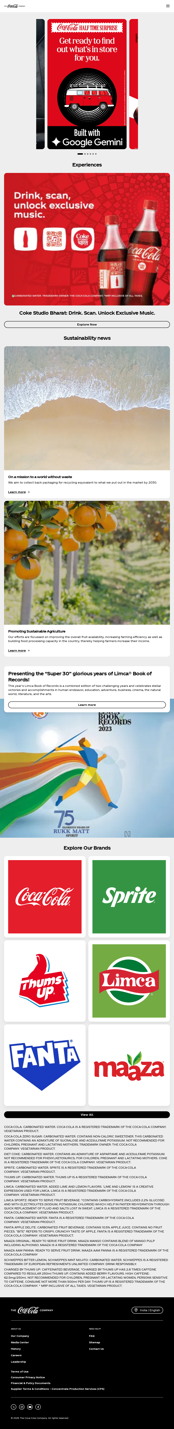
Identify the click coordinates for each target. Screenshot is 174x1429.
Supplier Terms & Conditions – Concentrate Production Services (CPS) (57, 1388)
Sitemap (94, 1342)
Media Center (20, 1342)
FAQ (91, 1335)
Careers (16, 1355)
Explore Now (87, 324)
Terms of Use (20, 1371)
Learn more (87, 704)
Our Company (20, 1335)
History (16, 1348)
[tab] (80, 154)
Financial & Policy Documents (30, 1383)
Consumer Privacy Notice (28, 1377)
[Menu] (168, 6)
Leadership (18, 1361)
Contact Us (96, 1348)
